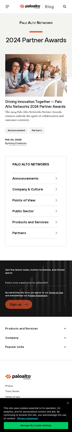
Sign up (15, 304)
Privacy (9, 386)
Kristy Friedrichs (18, 143)
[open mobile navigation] (8, 6)
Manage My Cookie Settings (35, 425)
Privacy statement (27, 418)
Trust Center (12, 391)
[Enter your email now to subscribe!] (36, 285)
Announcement (16, 130)
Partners (37, 130)
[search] (63, 6)
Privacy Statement (37, 295)
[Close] (68, 403)
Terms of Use (56, 292)
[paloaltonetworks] (30, 6)
